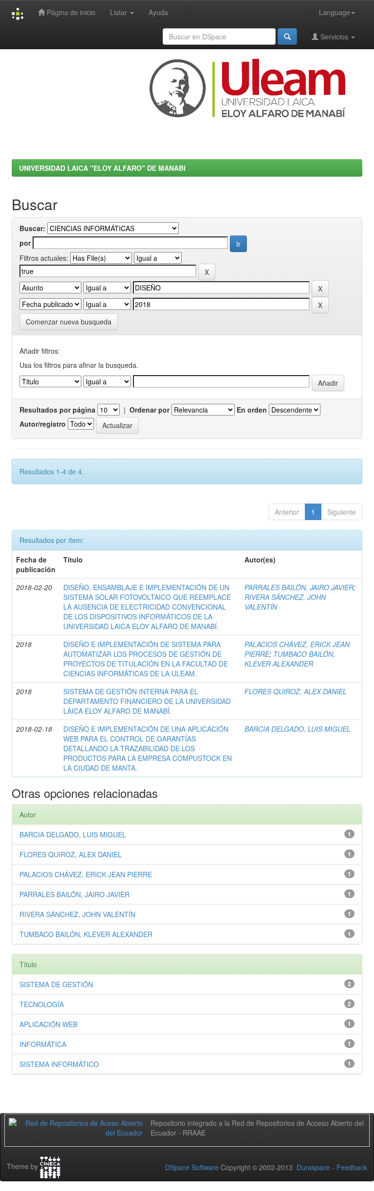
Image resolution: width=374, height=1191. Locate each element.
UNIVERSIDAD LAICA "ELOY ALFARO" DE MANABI (102, 168)
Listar (119, 12)
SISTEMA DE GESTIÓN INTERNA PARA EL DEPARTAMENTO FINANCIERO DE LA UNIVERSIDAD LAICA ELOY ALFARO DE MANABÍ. (147, 701)
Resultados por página (57, 410)
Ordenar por (149, 410)
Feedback (352, 1167)
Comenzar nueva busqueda (69, 321)
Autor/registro (42, 424)
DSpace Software (192, 1167)
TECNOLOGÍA (41, 1004)
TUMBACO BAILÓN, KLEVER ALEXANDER (289, 658)
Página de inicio (70, 12)
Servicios (334, 36)
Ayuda (158, 12)
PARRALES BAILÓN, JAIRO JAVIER (299, 587)
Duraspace (313, 1167)
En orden (252, 410)
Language (334, 12)
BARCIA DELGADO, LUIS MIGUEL (297, 729)
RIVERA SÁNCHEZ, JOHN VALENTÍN (77, 914)
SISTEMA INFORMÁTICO (59, 1064)
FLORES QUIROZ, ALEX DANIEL (295, 691)
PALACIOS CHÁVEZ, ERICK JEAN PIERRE (85, 874)
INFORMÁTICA (42, 1044)
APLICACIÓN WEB (48, 1024)
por (25, 243)
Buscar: (32, 228)
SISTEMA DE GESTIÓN (56, 984)
